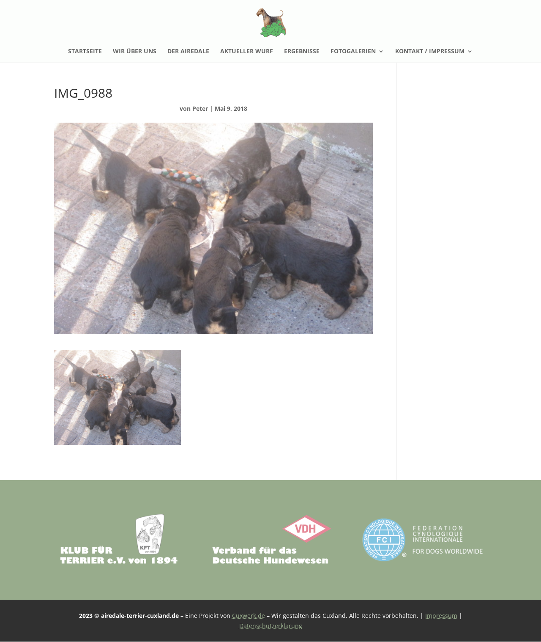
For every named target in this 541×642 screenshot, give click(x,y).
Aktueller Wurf (246, 51)
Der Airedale (188, 51)
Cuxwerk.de (248, 616)
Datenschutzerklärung (270, 626)
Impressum (441, 616)
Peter (200, 108)
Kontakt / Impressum (429, 51)
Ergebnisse (302, 51)
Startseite (85, 51)
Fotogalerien (353, 51)
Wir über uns (134, 51)
